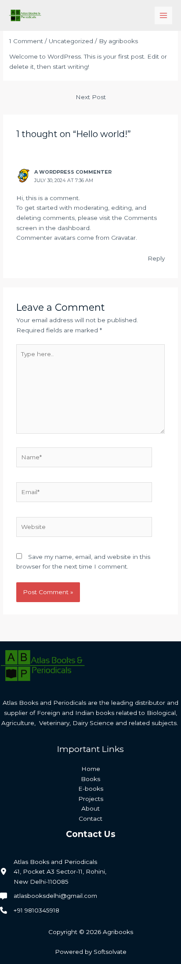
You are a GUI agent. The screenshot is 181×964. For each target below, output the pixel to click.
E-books (90, 788)
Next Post (91, 96)
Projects (90, 798)
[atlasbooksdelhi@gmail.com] (48, 896)
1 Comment (26, 41)
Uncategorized (71, 41)
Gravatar (123, 237)
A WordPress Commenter (73, 172)
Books (90, 778)
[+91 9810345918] (29, 910)
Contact (90, 818)
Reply (156, 258)
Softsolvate (110, 951)
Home (90, 768)
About (90, 808)
